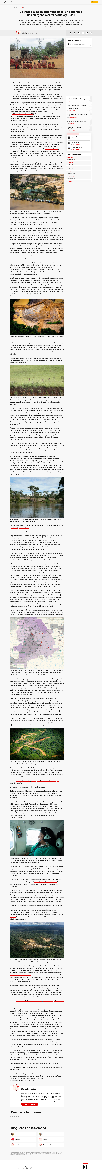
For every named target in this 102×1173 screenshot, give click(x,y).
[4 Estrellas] (16, 1116)
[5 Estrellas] (18, 1116)
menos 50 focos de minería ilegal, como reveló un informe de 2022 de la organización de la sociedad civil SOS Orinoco (36, 914)
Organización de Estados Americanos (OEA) (26, 151)
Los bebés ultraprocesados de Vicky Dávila (77, 121)
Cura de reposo (75, 142)
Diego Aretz (17, 1139)
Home (11, 7)
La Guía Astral (70, 181)
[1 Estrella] (11, 1116)
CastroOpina (70, 157)
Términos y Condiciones (37, 1162)
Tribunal (15, 114)
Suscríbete (94, 2)
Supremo (22, 114)
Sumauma (20, 817)
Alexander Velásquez (73, 117)
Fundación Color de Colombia (77, 149)
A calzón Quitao (72, 178)
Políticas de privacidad (46, 1162)
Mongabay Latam (29, 32)
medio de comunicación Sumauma (45, 882)
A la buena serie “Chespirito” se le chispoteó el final (77, 115)
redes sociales (22, 120)
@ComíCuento (72, 168)
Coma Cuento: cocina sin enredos (74, 167)
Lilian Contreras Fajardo (48, 1134)
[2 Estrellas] (12, 1116)
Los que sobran (70, 162)
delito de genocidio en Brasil (21, 981)
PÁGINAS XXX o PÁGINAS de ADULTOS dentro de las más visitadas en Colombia (76, 99)
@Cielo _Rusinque (72, 164)
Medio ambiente (18, 7)
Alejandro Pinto (72, 101)
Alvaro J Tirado (72, 110)
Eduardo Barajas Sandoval (48, 1144)
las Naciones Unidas (51, 149)
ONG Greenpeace (31, 811)
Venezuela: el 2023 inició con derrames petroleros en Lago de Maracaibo (40, 1001)
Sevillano (45, 1139)
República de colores (76, 147)
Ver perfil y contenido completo (29, 1104)
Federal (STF (29, 114)
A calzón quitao (70, 176)
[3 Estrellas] (14, 1116)
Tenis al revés (70, 171)
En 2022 (54, 269)
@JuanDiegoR (72, 173)
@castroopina (72, 159)
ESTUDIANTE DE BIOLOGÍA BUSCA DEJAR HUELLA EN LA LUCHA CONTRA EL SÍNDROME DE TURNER (77, 107)
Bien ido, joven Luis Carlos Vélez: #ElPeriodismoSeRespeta (74, 128)
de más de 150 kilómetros (23, 808)
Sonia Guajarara (43, 220)
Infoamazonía (36, 806)
